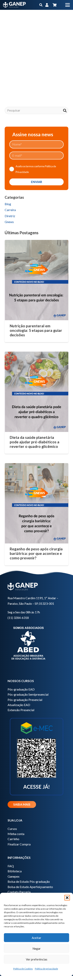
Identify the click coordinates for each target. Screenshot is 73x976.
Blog (8, 204)
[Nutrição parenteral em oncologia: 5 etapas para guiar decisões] (36, 280)
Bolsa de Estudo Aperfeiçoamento (30, 887)
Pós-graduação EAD (21, 689)
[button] (67, 898)
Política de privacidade (46, 968)
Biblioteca (15, 871)
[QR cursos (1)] (36, 756)
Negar (37, 948)
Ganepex (13, 876)
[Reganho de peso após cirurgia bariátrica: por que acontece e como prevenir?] (36, 503)
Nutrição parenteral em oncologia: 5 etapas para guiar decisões (36, 330)
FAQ (11, 866)
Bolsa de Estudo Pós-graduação (29, 881)
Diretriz (10, 216)
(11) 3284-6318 (18, 617)
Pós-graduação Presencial (25, 700)
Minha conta (16, 834)
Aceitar (36, 937)
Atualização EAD (19, 705)
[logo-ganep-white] (14, 5)
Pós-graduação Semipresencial (28, 694)
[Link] (46, 5)
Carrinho (13, 839)
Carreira (10, 210)
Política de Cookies (23, 968)
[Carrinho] (54, 5)
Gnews (9, 222)
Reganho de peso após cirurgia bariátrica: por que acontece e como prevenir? (36, 553)
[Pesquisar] (64, 110)
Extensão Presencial (21, 710)
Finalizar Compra (19, 844)
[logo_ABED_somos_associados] (36, 642)
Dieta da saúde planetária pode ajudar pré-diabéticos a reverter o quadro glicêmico (34, 442)
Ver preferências (36, 959)
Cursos (12, 829)
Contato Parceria (19, 892)
